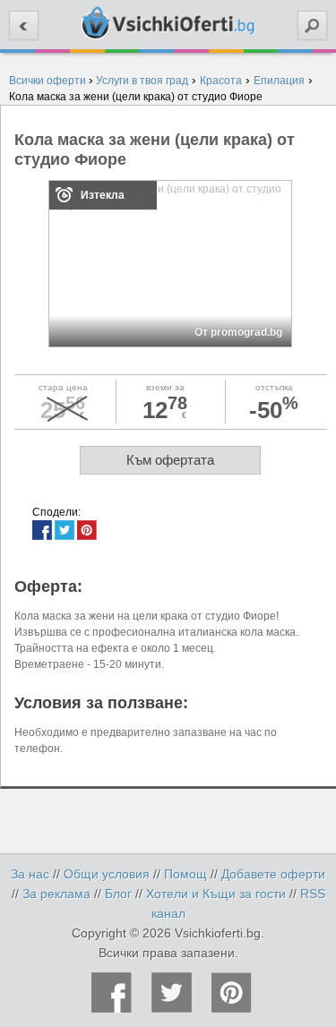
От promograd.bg (238, 332)
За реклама (56, 893)
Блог (118, 893)
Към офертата (170, 459)
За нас (30, 874)
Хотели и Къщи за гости (216, 893)
